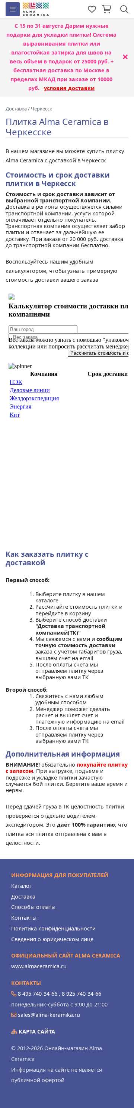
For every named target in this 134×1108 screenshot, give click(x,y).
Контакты (23, 917)
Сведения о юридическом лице (52, 939)
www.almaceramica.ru (39, 966)
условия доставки (69, 88)
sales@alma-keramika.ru (49, 1014)
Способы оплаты (33, 906)
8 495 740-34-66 (37, 993)
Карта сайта (36, 1031)
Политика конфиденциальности (53, 928)
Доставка (23, 896)
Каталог (21, 885)
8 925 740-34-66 (81, 993)
